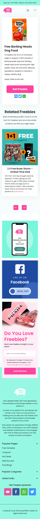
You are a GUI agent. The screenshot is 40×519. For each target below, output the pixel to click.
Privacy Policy (11, 365)
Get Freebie (20, 89)
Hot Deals (6, 456)
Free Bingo (7, 465)
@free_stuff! (22, 291)
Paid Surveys (8, 461)
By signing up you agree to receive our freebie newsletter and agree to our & (20, 362)
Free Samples (8, 448)
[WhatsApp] (20, 257)
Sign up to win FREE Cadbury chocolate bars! (20, 3)
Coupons (6, 452)
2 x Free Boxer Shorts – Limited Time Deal (20, 170)
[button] (24, 207)
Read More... (19, 191)
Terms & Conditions (23, 365)
